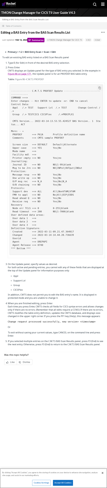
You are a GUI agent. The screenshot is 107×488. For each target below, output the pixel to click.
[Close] (102, 473)
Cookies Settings (41, 483)
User (98, 40)
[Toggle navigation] (103, 4)
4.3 (89, 40)
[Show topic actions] (103, 32)
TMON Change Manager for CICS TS (65, 40)
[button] (53, 25)
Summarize (37, 40)
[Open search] (94, 4)
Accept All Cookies (62, 483)
